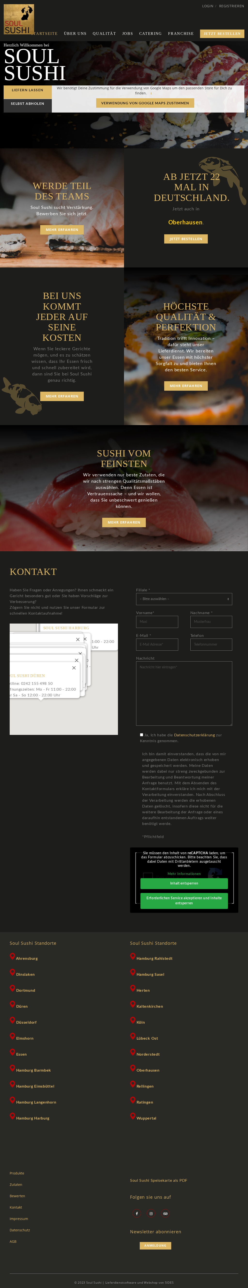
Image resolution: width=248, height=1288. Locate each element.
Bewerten (17, 1196)
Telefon (197, 636)
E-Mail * (143, 636)
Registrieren (231, 6)
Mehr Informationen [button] (184, 874)
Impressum (19, 1219)
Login (208, 6)
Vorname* (145, 613)
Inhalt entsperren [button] (184, 883)
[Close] (85, 639)
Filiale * (143, 590)
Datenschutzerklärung (194, 735)
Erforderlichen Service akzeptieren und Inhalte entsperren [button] (184, 901)
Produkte (17, 1173)
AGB (13, 1241)
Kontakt (16, 1207)
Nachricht (145, 658)
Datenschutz (20, 1230)
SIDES (169, 1282)
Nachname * (201, 613)
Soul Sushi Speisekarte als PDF (158, 1180)
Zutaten (16, 1184)
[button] (41, 704)
